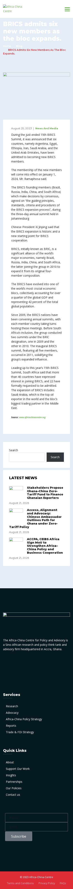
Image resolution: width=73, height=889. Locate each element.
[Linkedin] (26, 661)
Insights (11, 775)
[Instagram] (46, 661)
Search (13, 450)
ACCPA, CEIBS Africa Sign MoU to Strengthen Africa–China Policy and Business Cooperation (45, 545)
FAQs (63, 883)
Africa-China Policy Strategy (24, 719)
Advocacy (12, 713)
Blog (19, 46)
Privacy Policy (47, 883)
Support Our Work (18, 769)
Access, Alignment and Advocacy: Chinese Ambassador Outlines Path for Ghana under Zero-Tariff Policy (35, 518)
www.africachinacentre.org (32, 417)
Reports (11, 726)
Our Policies (13, 788)
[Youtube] (56, 661)
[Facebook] (16, 661)
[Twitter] (36, 661)
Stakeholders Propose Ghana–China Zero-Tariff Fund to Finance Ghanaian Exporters (45, 493)
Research (12, 706)
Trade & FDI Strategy (20, 732)
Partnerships (14, 782)
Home (7, 46)
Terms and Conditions (20, 883)
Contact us (13, 795)
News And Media (46, 128)
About (10, 762)
